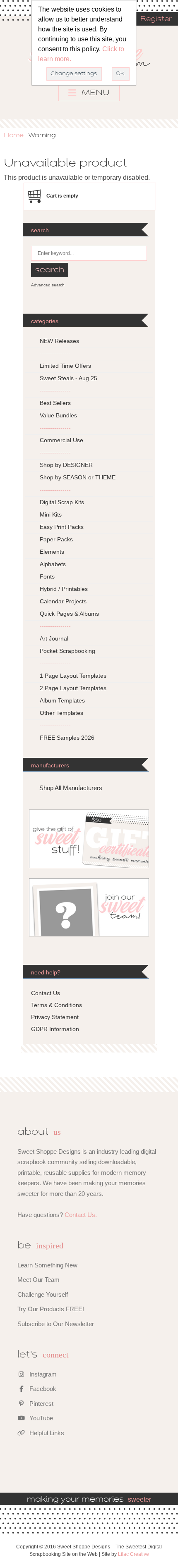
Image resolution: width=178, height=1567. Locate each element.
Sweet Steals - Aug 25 (68, 378)
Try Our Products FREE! (50, 1308)
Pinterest (40, 1403)
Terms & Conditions (56, 1005)
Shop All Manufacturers (70, 787)
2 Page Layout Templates (73, 688)
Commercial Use (61, 440)
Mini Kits (51, 514)
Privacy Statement (55, 1017)
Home (14, 135)
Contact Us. (81, 1214)
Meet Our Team (38, 1279)
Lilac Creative (133, 1554)
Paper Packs (56, 539)
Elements (52, 551)
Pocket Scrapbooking (67, 651)
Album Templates (62, 700)
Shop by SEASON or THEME (77, 477)
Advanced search (48, 285)
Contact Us (45, 993)
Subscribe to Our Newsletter (55, 1323)
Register (156, 19)
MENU (94, 93)
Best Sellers (55, 403)
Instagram (42, 1374)
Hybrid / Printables (64, 589)
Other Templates (61, 713)
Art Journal (54, 638)
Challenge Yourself (42, 1294)
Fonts (47, 576)
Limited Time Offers (65, 365)
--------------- (55, 353)
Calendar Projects (63, 601)
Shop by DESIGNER (66, 465)
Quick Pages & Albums (69, 613)
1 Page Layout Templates (73, 675)
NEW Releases (59, 341)
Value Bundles (58, 415)
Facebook (42, 1388)
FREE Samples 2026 (67, 737)
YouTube (40, 1418)
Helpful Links (46, 1432)
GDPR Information (55, 1029)
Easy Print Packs (62, 527)
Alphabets (53, 564)
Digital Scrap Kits (62, 502)
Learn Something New (47, 1265)
